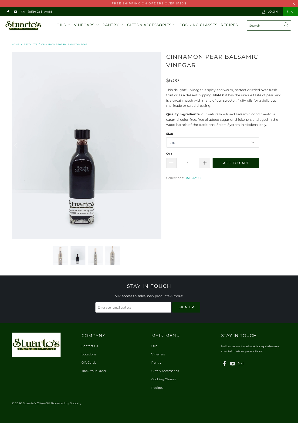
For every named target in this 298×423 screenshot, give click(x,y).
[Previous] (16, 145)
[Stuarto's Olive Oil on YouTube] (15, 11)
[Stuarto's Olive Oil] (26, 25)
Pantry (111, 25)
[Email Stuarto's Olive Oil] (22, 11)
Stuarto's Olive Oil (36, 403)
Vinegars (85, 25)
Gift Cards (88, 362)
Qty (169, 153)
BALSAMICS (193, 178)
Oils (62, 25)
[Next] (157, 145)
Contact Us (89, 346)
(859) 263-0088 (40, 11)
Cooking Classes (198, 25)
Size (169, 133)
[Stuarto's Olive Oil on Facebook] (8, 11)
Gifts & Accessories (150, 25)
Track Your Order (93, 371)
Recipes (229, 25)
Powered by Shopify (66, 403)
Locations (88, 354)
